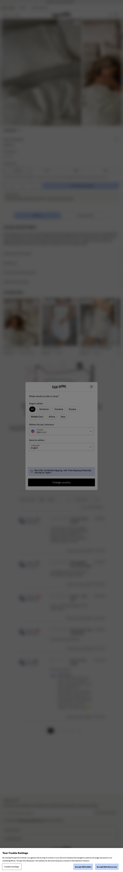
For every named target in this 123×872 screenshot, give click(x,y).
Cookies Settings (11, 866)
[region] (61, 860)
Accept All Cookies (83, 866)
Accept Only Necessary (107, 866)
